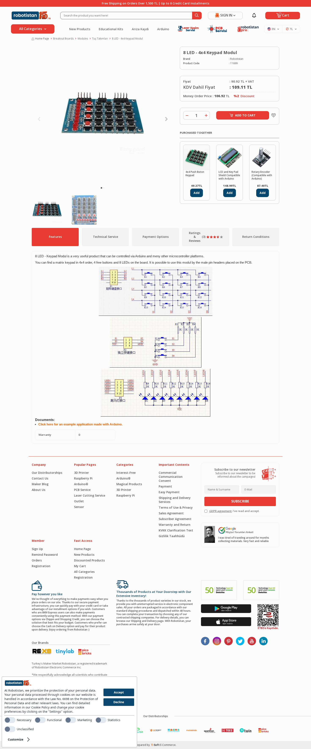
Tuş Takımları (100, 38)
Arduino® (81, 484)
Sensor (79, 507)
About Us (38, 490)
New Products (79, 29)
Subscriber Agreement (175, 519)
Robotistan (236, 59)
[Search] (197, 15)
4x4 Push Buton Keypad (195, 173)
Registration (41, 566)
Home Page (42, 38)
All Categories (84, 572)
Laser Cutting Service (89, 495)
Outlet (79, 501)
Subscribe (240, 501)
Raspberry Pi (83, 478)
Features (55, 237)
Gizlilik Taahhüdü (172, 536)
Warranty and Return (174, 525)
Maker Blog (40, 484)
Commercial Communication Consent (171, 477)
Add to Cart (245, 115)
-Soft (155, 745)
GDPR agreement (220, 511)
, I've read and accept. (234, 511)
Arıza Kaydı (140, 29)
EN (273, 29)
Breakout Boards (63, 38)
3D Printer (81, 473)
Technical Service (105, 237)
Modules (83, 38)
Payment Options (156, 237)
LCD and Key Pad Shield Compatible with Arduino (229, 175)
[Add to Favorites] (272, 115)
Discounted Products (89, 560)
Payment (165, 486)
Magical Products (129, 484)
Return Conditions (255, 237)
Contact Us (40, 478)
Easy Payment (169, 492)
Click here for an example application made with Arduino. (80, 424)
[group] (102, 115)
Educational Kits (111, 29)
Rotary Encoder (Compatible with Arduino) (262, 175)
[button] (101, 188)
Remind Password (45, 555)
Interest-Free (126, 473)
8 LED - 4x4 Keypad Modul (127, 38)
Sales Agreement (171, 513)
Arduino (163, 29)
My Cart (80, 566)
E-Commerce (168, 745)
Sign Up (37, 549)
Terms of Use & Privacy (176, 507)
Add (197, 193)
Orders (37, 560)
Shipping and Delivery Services (175, 500)
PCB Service (82, 490)
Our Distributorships (47, 473)
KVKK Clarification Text (176, 530)
